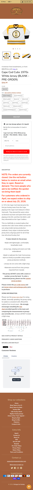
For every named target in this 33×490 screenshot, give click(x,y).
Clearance (16, 422)
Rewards (16, 444)
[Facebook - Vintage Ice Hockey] (15, 468)
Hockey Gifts (16, 409)
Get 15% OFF (16, 441)
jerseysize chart (17, 297)
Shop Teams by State (16, 407)
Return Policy (16, 450)
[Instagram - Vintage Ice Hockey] (18, 468)
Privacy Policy (16, 448)
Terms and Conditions (16, 452)
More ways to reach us (16, 464)
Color (3, 86)
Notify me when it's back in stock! (16, 152)
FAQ (16, 439)
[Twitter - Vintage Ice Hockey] (12, 468)
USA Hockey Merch (16, 411)
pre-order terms (19, 285)
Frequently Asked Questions (12, 339)
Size (11, 92)
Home (16, 403)
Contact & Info (16, 424)
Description (6, 170)
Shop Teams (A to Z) (16, 405)
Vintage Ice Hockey (19, 484)
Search (16, 433)
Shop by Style (16, 418)
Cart (27, 1)
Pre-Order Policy (16, 446)
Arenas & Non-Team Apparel (16, 416)
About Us (16, 437)
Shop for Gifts (16, 420)
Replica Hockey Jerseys (16, 413)
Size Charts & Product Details (13, 92)
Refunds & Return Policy (10, 343)
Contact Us (16, 435)
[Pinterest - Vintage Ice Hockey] (21, 468)
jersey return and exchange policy (15, 287)
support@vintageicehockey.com (16, 461)
